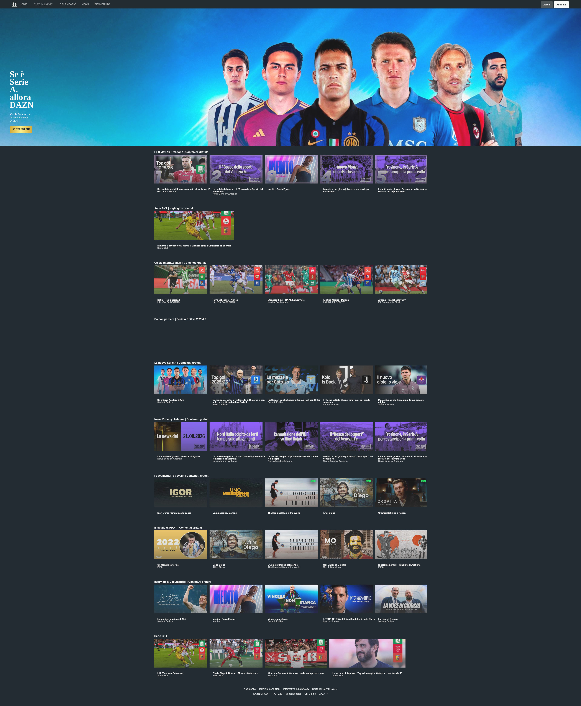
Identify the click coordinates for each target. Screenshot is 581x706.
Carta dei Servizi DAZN (324, 689)
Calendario (68, 4)
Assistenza (250, 689)
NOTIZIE (277, 693)
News (85, 4)
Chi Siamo (310, 693)
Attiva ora (561, 4)
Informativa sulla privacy (296, 689)
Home (23, 4)
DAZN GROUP (261, 693)
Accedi (546, 4)
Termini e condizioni (269, 689)
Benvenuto (102, 4)
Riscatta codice (293, 693)
